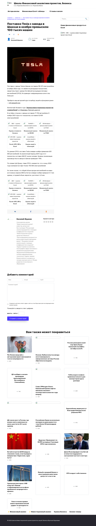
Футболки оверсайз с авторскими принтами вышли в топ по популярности (19, 357)
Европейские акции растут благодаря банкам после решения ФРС (76, 410)
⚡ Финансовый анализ (17, 512)
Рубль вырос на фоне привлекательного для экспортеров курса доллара (76, 378)
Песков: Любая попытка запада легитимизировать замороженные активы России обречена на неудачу (47, 358)
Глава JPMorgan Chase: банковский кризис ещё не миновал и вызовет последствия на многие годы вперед (47, 390)
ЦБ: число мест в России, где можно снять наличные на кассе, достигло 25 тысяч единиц (18, 423)
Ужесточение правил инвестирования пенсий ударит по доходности (19, 503)
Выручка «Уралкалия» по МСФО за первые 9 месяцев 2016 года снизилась (48, 442)
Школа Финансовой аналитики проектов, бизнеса (42, 3)
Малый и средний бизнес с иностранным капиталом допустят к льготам (48, 474)
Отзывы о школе (56, 11)
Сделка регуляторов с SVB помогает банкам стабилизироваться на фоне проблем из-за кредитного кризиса (18, 487)
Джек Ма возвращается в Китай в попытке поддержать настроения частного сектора (76, 454)
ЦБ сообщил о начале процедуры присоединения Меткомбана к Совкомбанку (20, 378)
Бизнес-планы (75, 512)
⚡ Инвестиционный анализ (40, 512)
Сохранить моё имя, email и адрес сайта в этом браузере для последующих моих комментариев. (31, 304)
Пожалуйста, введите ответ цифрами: (20, 308)
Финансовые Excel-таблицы (33, 11)
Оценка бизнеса (60, 512)
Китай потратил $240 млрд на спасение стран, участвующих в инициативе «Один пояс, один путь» (19, 455)
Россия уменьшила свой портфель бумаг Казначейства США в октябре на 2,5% (76, 345)
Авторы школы (13, 11)
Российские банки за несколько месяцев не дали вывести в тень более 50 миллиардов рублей (48, 423)
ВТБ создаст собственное (76, 473)
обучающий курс (14, 103)
